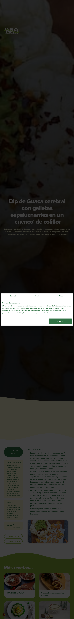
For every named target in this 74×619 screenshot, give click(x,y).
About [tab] (61, 296)
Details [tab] (37, 296)
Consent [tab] (13, 296)
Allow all (60, 321)
